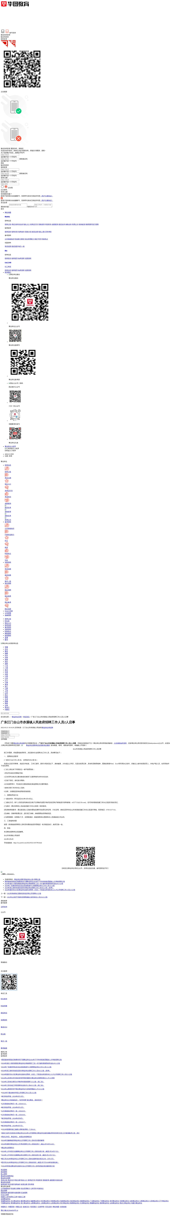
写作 (39, 239)
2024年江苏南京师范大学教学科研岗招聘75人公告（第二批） (23, 1082)
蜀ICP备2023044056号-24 (9, 1210)
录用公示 (75, 224)
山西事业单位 (35, 1203)
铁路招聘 (17, 1192)
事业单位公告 (29, 879)
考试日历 (11, 1180)
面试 (36, 239)
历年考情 (48, 232)
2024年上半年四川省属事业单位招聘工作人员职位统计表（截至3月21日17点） (29, 1155)
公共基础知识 (9, 239)
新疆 (6, 703)
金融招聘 (8, 615)
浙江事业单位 (25, 1203)
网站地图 (8, 212)
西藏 (6, 701)
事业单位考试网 (47, 727)
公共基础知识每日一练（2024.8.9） (14, 1111)
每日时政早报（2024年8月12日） (13, 1107)
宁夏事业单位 (5, 1203)
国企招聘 (8, 583)
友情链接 (63, 1207)
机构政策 (82, 224)
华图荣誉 (11, 1207)
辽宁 (6, 680)
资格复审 (41, 224)
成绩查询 (55, 224)
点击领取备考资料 (120, 743)
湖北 (6, 661)
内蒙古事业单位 (136, 1203)
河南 (6, 657)
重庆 (6, 651)
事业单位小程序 (10, 446)
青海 (6, 684)
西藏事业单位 (94, 1203)
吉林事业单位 (134, 1201)
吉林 (6, 674)
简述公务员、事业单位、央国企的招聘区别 (17, 1137)
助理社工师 (13, 1197)
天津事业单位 (84, 1203)
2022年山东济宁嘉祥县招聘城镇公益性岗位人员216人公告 (27, 897)
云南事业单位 (114, 1203)
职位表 (20, 224)
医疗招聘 (95, 224)
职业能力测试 (19, 239)
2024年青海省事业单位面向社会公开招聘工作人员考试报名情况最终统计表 (28, 1166)
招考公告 (8, 224)
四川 (6, 695)
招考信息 (8, 270)
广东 (6, 666)
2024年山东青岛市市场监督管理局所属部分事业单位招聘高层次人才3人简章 (28, 1078)
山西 (6, 689)
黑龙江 (7, 707)
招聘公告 (37, 879)
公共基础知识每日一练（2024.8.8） (14, 1115)
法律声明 (41, 1207)
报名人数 (41, 232)
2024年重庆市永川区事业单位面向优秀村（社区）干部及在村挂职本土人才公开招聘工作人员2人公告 (40, 890)
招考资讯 (8, 258)
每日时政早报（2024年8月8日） (13, 1118)
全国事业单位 (5, 1199)
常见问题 (11, 1184)
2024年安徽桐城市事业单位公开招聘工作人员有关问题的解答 (23, 1140)
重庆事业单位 (25, 1201)
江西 (6, 676)
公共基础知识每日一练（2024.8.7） (14, 1122)
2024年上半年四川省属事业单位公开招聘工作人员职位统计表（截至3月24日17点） (30, 1151)
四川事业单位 (65, 1203)
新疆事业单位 (104, 1203)
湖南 (6, 664)
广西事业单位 (104, 1201)
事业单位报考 (5, 1182)
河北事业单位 (45, 1201)
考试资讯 (26, 717)
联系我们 (8, 272)
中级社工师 (21, 1197)
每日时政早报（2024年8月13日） (13, 1096)
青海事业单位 (15, 1203)
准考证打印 (34, 224)
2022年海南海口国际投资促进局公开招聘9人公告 (24, 893)
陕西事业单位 (75, 1203)
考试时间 (48, 224)
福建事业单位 (35, 1201)
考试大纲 (14, 224)
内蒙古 (7, 709)
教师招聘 (89, 224)
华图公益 (19, 1207)
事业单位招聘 (19, 879)
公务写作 (33, 1188)
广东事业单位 (94, 1201)
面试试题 (14, 246)
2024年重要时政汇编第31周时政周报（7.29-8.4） (19, 1129)
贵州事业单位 (114, 1201)
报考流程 (8, 232)
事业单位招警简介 (8, 1148)
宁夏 (6, 682)
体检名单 (68, 224)
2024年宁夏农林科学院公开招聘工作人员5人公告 (19, 1093)
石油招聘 (24, 1192)
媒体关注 (26, 1207)
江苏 (6, 678)
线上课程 (4, 1174)
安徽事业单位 (5, 1201)
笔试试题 (8, 246)
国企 (6, 250)
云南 (6, 705)
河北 (6, 655)
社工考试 (8, 266)
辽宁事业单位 (164, 1201)
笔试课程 (4, 1170)
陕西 (6, 697)
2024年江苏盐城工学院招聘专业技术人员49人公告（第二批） (23, 1085)
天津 (6, 699)
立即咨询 (4, 907)
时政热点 (45, 239)
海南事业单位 (65, 1201)
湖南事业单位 (84, 1201)
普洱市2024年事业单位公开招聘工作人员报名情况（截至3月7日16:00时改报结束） (30, 1162)
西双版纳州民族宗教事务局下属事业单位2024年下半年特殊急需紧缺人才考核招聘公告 (35, 881)
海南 (6, 659)
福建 (6, 653)
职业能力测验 (15, 1188)
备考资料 (21, 258)
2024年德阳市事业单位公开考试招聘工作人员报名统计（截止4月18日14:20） (28, 1144)
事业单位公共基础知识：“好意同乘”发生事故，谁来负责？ (22, 1100)
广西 (6, 668)
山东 (6, 693)
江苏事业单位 (154, 1201)
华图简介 (4, 1207)
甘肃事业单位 (124, 1201)
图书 (6, 640)
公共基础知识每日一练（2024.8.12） (14, 1104)
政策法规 (35, 232)
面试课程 (4, 1172)
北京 (6, 649)
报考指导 (14, 258)
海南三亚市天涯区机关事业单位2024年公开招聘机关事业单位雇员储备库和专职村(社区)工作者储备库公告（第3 (40, 1133)
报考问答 (14, 232)
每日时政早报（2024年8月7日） (13, 1126)
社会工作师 (8, 262)
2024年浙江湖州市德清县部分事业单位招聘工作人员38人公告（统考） (29, 888)
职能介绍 (28, 232)
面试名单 (62, 224)
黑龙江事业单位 (125, 1203)
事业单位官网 (16, 717)
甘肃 (6, 672)
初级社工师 (5, 1197)
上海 (6, 691)
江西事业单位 (144, 1201)
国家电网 (4, 1192)
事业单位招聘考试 (7, 1176)
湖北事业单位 (75, 1201)
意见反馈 (48, 1207)
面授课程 (8, 635)
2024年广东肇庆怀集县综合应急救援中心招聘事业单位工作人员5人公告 (30, 885)
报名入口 (26, 224)
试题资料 (28, 258)
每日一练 (21, 246)
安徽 (6, 647)
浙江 (6, 686)
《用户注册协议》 (46, 196)
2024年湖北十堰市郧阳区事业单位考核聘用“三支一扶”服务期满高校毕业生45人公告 (34, 883)
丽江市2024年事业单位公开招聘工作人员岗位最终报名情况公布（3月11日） (28, 1159)
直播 (6, 637)
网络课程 (8, 633)
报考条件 (21, 232)
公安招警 (8, 613)
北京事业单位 (15, 1201)
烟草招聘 (11, 1192)
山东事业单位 (55, 1203)
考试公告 (4, 1180)
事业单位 (7, 216)
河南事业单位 (55, 1201)
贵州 (6, 670)
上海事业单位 (45, 1203)
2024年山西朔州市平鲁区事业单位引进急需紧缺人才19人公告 (23, 1089)
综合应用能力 (29, 239)
